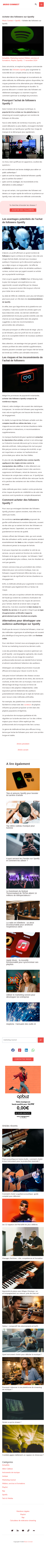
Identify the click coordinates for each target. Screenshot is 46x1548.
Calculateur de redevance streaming (23, 1520)
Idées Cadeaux (7, 1469)
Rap (3, 1491)
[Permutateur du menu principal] (41, 4)
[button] (36, 4)
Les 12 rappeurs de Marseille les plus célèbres (20, 1225)
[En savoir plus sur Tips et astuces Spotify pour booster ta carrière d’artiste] (23, 779)
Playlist (13, 60)
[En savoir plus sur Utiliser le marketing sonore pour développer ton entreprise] (23, 981)
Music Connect (7, 21)
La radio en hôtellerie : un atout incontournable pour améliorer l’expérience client (20, 924)
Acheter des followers (23, 210)
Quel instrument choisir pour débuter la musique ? (22, 1354)
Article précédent (23, 744)
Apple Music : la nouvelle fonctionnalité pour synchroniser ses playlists (22, 962)
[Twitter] (12, 1531)
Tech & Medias (7, 1498)
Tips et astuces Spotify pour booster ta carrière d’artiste (22, 794)
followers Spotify (19, 69)
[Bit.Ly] (28, 1531)
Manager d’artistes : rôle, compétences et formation (22, 1258)
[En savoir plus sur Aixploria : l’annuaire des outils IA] (23, 1012)
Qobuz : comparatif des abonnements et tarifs (20, 1326)
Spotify (17, 21)
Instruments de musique (11, 1472)
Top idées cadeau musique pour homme (20, 827)
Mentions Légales (23, 1511)
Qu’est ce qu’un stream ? (11, 1422)
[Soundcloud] (34, 1531)
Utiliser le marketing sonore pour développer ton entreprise (20, 996)
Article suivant (23, 750)
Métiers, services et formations (13, 1483)
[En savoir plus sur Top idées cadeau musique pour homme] (23, 812)
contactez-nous (23, 1059)
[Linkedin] (18, 1531)
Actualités (5, 58)
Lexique (5, 1476)
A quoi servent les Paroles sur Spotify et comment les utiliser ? (23, 859)
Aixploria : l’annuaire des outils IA (21, 1024)
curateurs (27, 704)
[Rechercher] (41, 1040)
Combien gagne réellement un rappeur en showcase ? (23, 1455)
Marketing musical (17, 58)
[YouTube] (23, 1531)
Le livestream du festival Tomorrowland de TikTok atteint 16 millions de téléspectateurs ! (21, 893)
